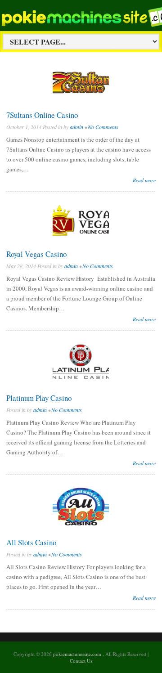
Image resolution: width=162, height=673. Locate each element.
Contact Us (81, 660)
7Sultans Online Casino (42, 115)
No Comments (103, 126)
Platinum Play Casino (39, 398)
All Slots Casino (31, 542)
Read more (144, 180)
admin (76, 126)
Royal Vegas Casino (36, 254)
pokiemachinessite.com (78, 654)
